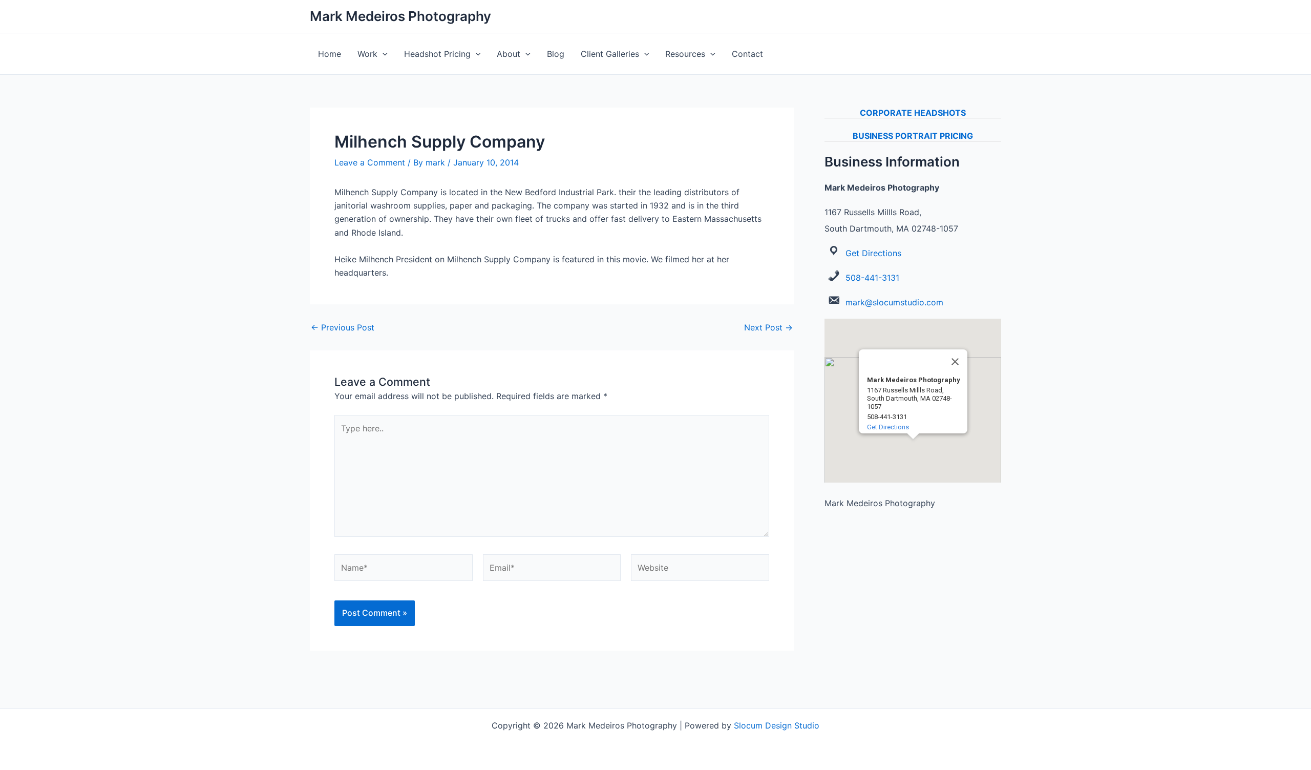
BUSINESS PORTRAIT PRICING (913, 136)
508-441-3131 (872, 278)
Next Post (768, 327)
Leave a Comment (369, 162)
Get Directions (873, 253)
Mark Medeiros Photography (400, 16)
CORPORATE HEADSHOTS (913, 113)
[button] (382, 53)
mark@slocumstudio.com (894, 302)
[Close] (955, 361)
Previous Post (342, 327)
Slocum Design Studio (776, 725)
